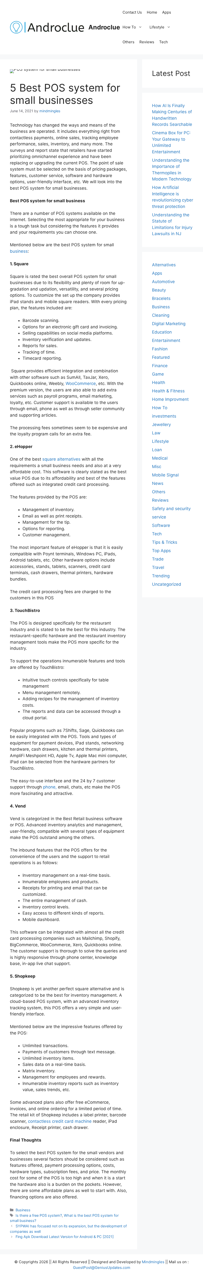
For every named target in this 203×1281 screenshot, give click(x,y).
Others (128, 42)
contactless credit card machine (60, 1121)
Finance (160, 365)
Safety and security (171, 508)
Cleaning (160, 315)
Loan (157, 449)
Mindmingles (153, 1261)
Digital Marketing (168, 323)
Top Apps (161, 550)
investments (164, 416)
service (159, 517)
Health (158, 382)
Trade (158, 559)
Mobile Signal (165, 474)
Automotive (163, 281)
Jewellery (161, 424)
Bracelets (161, 298)
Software (161, 525)
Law (156, 432)
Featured (161, 357)
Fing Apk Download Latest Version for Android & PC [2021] (65, 1237)
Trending (161, 575)
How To (129, 27)
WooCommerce (81, 383)
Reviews (146, 42)
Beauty (159, 290)
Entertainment (166, 340)
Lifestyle (157, 27)
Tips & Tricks (164, 542)
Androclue (104, 27)
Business (23, 1210)
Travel (158, 567)
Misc (156, 466)
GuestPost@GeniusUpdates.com (101, 1267)
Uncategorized (166, 584)
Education (162, 332)
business (19, 251)
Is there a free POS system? (39, 1215)
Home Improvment (170, 399)
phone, (50, 787)
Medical (160, 458)
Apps (166, 12)
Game (158, 374)
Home (152, 12)
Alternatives (164, 264)
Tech (163, 42)
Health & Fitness (168, 390)
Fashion (160, 348)
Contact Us (132, 12)
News (157, 483)
